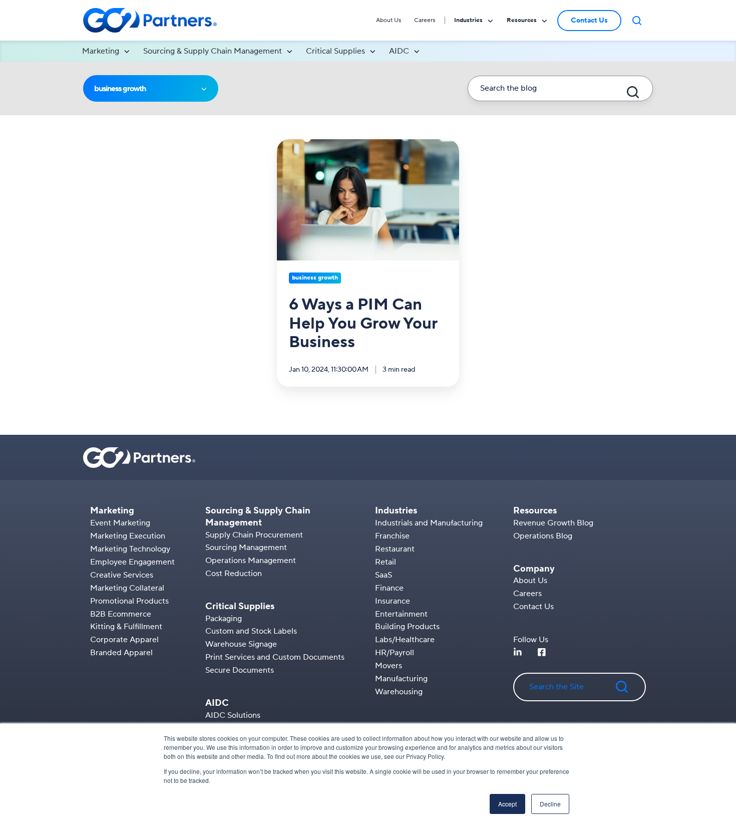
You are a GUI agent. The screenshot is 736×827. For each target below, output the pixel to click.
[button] (637, 21)
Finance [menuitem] (389, 588)
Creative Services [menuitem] (121, 575)
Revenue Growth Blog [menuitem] (553, 523)
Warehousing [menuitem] (399, 692)
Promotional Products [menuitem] (129, 601)
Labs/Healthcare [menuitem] (405, 640)
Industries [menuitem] (468, 20)
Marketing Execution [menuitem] (127, 536)
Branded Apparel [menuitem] (121, 653)
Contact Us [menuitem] (533, 607)
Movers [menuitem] (388, 666)
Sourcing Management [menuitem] (246, 547)
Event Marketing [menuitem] (120, 523)
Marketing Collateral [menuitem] (127, 588)
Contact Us (589, 20)
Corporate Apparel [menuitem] (124, 640)
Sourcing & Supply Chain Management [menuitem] (212, 51)
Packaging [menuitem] (223, 619)
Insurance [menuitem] (392, 601)
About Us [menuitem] (388, 20)
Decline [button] (550, 803)
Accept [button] (507, 803)
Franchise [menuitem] (392, 536)
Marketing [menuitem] (100, 51)
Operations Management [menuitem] (250, 561)
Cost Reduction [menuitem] (233, 574)
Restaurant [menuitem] (395, 549)
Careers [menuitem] (424, 20)
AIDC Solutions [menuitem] (232, 715)
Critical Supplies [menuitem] (335, 51)
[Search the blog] (633, 92)
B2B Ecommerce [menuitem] (120, 614)
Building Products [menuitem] (407, 627)
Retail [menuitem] (385, 562)
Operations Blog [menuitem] (542, 536)
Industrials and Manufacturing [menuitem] (429, 523)
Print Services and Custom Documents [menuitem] (274, 657)
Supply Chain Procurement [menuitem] (254, 535)
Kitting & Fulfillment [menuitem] (126, 627)
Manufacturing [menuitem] (401, 679)
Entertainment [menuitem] (401, 614)
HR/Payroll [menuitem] (394, 653)
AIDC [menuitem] (399, 51)
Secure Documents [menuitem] (239, 670)
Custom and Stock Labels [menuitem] (251, 631)
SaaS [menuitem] (383, 575)
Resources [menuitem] (522, 20)
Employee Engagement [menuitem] (132, 562)
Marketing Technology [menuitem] (130, 549)
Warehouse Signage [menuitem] (241, 644)
